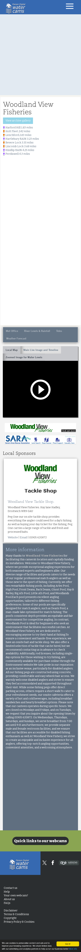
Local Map (12, 350)
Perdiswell (17, 154)
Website (13, 537)
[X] (44, 863)
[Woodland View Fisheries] (40, 427)
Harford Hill (19, 127)
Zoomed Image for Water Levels (24, 357)
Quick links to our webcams (40, 841)
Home (17, 8)
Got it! (67, 943)
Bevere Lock (19, 142)
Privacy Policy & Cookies (19, 921)
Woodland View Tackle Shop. (31, 502)
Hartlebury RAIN (22, 138)
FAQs (7, 903)
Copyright (10, 918)
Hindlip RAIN (19, 150)
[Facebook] (52, 862)
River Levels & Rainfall (37, 331)
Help (7, 891)
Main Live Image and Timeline (40, 350)
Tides (59, 331)
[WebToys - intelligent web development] (69, 862)
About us (9, 899)
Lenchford (18, 135)
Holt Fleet (17, 131)
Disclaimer (11, 910)
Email (23, 537)
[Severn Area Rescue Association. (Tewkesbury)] (40, 439)
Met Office (12, 331)
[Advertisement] (40, 54)
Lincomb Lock (20, 146)
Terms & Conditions (16, 914)
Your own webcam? (16, 895)
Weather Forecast (16, 338)
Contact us (10, 888)
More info (73, 948)
